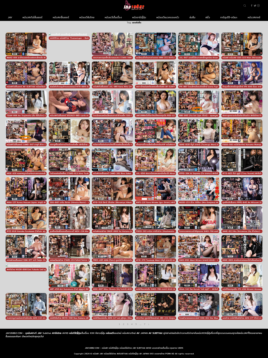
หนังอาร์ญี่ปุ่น (139, 17)
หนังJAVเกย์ (254, 17)
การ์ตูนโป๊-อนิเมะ (228, 17)
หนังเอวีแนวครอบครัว (167, 17)
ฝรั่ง (207, 17)
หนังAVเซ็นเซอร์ (61, 17)
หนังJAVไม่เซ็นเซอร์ (32, 17)
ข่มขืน (192, 17)
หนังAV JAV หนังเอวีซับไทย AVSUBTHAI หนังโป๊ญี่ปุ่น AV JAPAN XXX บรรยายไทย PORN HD (133, 353)
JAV (10, 17)
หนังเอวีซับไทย (86, 17)
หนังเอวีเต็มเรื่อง (113, 17)
